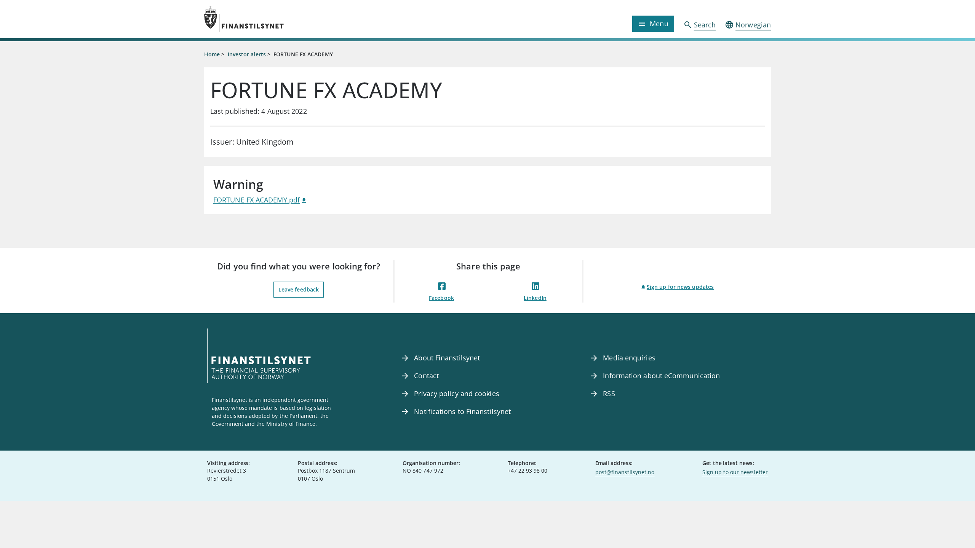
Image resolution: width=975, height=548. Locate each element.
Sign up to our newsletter (735, 472)
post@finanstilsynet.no (625, 472)
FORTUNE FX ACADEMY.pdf (256, 199)
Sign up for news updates (680, 286)
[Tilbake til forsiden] (275, 19)
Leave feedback (298, 289)
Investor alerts (247, 54)
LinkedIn (535, 297)
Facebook (441, 297)
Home (212, 54)
